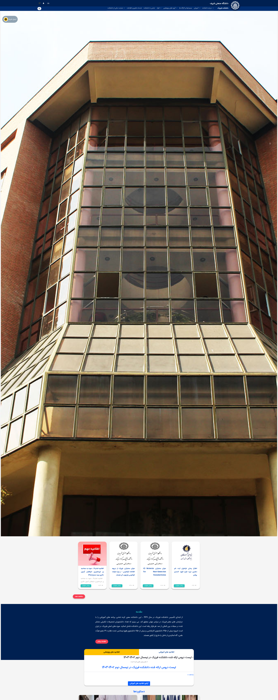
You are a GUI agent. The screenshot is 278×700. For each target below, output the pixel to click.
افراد (158, 8)
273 (193, 585)
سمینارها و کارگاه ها (185, 8)
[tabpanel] (139, 670)
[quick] (39, 3)
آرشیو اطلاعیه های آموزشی (139, 683)
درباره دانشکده (207, 8)
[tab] (166, 652)
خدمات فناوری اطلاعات (134, 8)
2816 (99, 585)
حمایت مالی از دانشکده (115, 8)
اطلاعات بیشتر (102, 641)
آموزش (196, 8)
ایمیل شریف (12, 19)
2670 (130, 585)
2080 (161, 585)
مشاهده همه (79, 596)
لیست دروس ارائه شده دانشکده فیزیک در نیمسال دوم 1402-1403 (139, 667)
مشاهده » (190, 674)
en (48, 3)
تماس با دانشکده (149, 8)
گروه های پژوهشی (169, 8)
